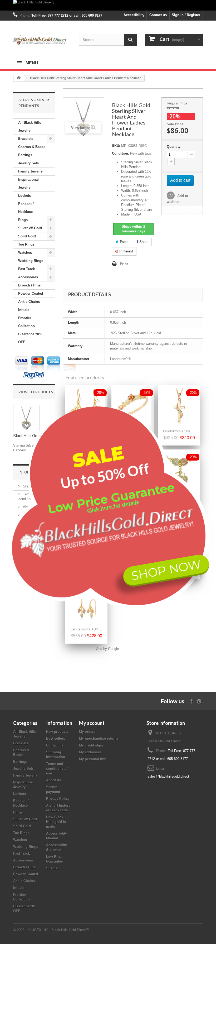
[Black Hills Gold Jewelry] (108, 5)
